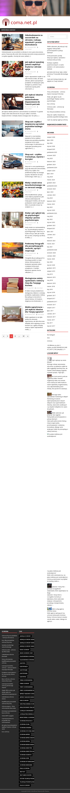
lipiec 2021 (50, 231)
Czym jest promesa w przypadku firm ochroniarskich (8, 720)
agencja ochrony (25, 636)
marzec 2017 (51, 320)
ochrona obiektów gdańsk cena (30, 751)
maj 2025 (50, 158)
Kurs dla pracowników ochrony (56, 112)
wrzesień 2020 (51, 253)
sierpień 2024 (51, 170)
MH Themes (46, 791)
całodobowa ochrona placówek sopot (32, 660)
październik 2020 (52, 250)
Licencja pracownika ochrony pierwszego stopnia (7, 685)
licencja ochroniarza (26, 710)
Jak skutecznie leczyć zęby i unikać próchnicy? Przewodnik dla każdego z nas (57, 74)
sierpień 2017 (51, 307)
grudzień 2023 (51, 183)
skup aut (22, 771)
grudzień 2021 (51, 225)
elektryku (23, 677)
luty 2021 (49, 247)
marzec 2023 (51, 204)
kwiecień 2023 (51, 201)
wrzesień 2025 (51, 155)
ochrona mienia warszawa (28, 744)
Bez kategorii (51, 335)
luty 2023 (49, 207)
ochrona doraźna (25, 727)
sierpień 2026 (51, 137)
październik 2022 (52, 213)
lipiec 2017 (50, 311)
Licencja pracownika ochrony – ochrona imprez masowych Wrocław (9, 667)
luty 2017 (49, 323)
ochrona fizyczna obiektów (29, 731)
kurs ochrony (24, 700)
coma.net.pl (28, 49)
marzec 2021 (51, 244)
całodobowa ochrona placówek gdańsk (32, 656)
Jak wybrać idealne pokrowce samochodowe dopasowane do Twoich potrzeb (34, 99)
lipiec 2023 (50, 192)
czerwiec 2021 (51, 234)
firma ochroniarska (26, 680)
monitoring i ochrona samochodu (31, 717)
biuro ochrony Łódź (26, 653)
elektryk (22, 663)
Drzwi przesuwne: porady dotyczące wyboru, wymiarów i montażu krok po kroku (56, 58)
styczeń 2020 (51, 265)
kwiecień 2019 (51, 277)
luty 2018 (49, 289)
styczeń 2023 (51, 210)
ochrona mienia (25, 741)
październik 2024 (52, 167)
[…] (30, 56)
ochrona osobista (25, 755)
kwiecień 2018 (51, 283)
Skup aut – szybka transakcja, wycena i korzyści (34, 156)
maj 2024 (50, 177)
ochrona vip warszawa (27, 761)
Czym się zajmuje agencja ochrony (57, 120)
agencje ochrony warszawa (28, 646)
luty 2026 (49, 143)
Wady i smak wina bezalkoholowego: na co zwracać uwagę (35, 185)
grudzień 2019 (51, 268)
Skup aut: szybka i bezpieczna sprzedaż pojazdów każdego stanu (34, 125)
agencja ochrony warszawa (28, 643)
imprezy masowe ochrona (28, 693)
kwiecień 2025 (51, 161)
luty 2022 (49, 219)
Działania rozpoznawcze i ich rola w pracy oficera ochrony (9, 674)
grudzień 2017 (51, 295)
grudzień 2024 (51, 164)
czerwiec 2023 (51, 195)
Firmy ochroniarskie (26, 687)
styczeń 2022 (51, 222)
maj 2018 (50, 280)
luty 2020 (49, 262)
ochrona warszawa (26, 765)
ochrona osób (24, 758)
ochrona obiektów (26, 748)
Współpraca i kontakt (8, 30)
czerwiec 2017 (51, 314)
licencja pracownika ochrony (29, 714)
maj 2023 (50, 198)
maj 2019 (50, 274)
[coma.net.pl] (35, 15)
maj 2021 (50, 237)
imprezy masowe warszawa (28, 697)
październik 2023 (52, 186)
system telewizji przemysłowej (29, 778)
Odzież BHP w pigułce (8, 716)
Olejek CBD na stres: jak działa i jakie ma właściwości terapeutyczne (9, 692)
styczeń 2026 (51, 146)
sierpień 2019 (51, 271)
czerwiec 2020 (51, 256)
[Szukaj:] (57, 36)
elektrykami (23, 670)
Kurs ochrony (51, 104)
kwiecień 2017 (51, 317)
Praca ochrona (24, 768)
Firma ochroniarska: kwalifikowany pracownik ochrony (9, 661)
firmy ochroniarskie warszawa (29, 690)
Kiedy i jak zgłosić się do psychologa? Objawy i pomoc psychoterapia (35, 216)
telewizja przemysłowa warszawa (30, 782)
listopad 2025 (51, 149)
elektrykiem (23, 673)
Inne (48, 338)
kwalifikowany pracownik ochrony (31, 707)
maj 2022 (50, 216)
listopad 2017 (51, 298)
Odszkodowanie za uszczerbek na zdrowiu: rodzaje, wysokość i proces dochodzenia (34, 40)
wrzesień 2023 (51, 189)
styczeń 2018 (51, 292)
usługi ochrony (25, 785)
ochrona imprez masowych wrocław (31, 738)
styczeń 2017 (51, 326)
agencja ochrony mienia (27, 639)
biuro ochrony (24, 649)
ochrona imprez (25, 734)
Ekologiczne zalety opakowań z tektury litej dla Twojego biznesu (34, 282)
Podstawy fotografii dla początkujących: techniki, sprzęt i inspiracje (34, 247)
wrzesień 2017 (51, 304)
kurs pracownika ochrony (28, 704)
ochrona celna (24, 724)
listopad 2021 (51, 228)
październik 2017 (52, 301)
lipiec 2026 (50, 140)
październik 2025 (52, 152)
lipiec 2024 (50, 173)
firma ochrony (24, 683)
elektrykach (24, 666)
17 (23, 336)
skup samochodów (26, 775)
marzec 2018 (51, 286)
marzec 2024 (51, 180)
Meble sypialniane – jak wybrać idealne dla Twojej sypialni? (34, 309)
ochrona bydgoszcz (26, 721)
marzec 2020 (51, 259)
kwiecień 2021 (51, 241)
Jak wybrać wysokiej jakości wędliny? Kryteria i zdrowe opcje (34, 65)
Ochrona (49, 341)
